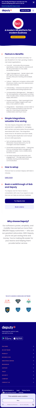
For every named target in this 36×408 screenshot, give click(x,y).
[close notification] (33, 2)
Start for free (25, 10)
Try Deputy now (19, 201)
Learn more (9, 177)
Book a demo (19, 207)
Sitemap (21, 392)
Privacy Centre (26, 390)
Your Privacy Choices (10, 392)
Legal (18, 390)
